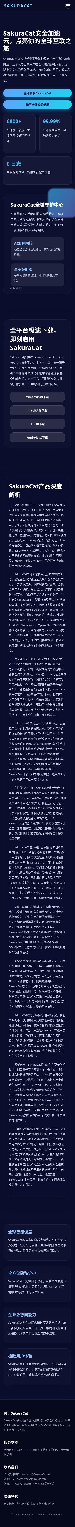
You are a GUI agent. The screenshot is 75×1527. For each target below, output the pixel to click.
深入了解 (36, 1503)
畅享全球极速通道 (37, 105)
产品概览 (9, 1503)
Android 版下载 (37, 438)
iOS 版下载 (37, 424)
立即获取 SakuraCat (37, 93)
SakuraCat (22, 1514)
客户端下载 (23, 1503)
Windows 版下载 (37, 397)
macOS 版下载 (37, 410)
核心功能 (49, 1503)
